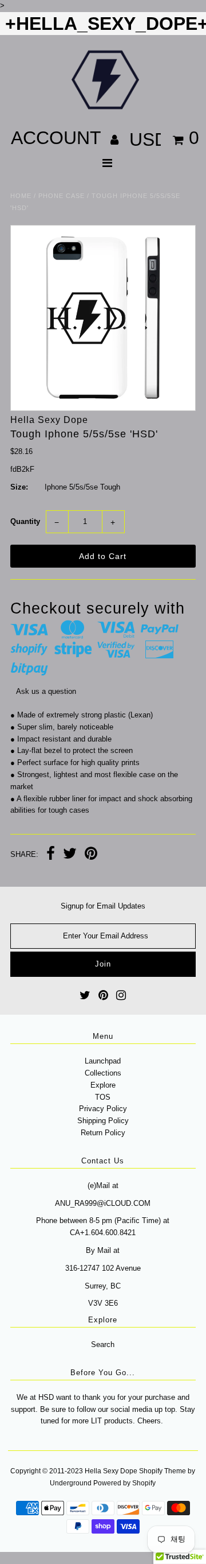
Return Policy (103, 1132)
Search (102, 1344)
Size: (19, 487)
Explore (103, 1085)
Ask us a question (46, 691)
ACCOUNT (58, 137)
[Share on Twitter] (70, 855)
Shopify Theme (162, 1471)
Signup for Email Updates (103, 906)
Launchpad (103, 1061)
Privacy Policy (103, 1108)
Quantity (25, 521)
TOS (102, 1097)
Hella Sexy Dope (111, 1471)
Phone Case (61, 195)
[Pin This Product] (91, 855)
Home (20, 195)
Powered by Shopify (124, 1483)
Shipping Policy (103, 1120)
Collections (103, 1073)
